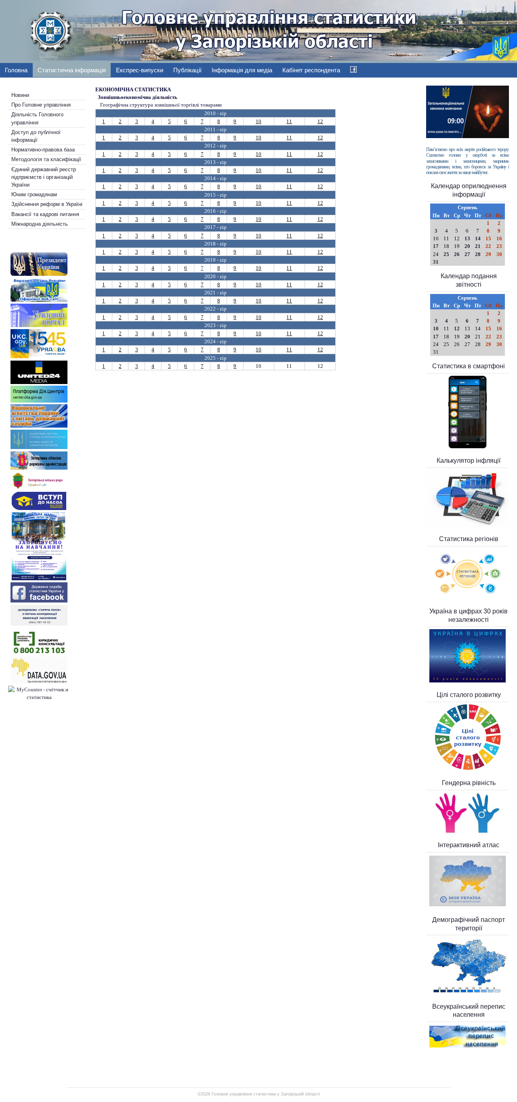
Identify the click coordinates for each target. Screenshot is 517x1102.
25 (446, 254)
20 (467, 246)
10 (258, 121)
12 (320, 121)
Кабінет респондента (311, 70)
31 (436, 262)
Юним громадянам (34, 194)
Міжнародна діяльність (39, 224)
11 (289, 121)
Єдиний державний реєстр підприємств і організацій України (43, 177)
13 (467, 238)
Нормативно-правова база (43, 150)
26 (457, 254)
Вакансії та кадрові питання (45, 214)
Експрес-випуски (139, 70)
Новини (20, 95)
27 (467, 254)
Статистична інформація (72, 70)
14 (478, 238)
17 (436, 246)
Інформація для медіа (242, 70)
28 (478, 254)
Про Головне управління (41, 105)
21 (478, 246)
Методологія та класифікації (46, 159)
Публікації (187, 70)
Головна (16, 70)
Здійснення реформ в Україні (46, 204)
